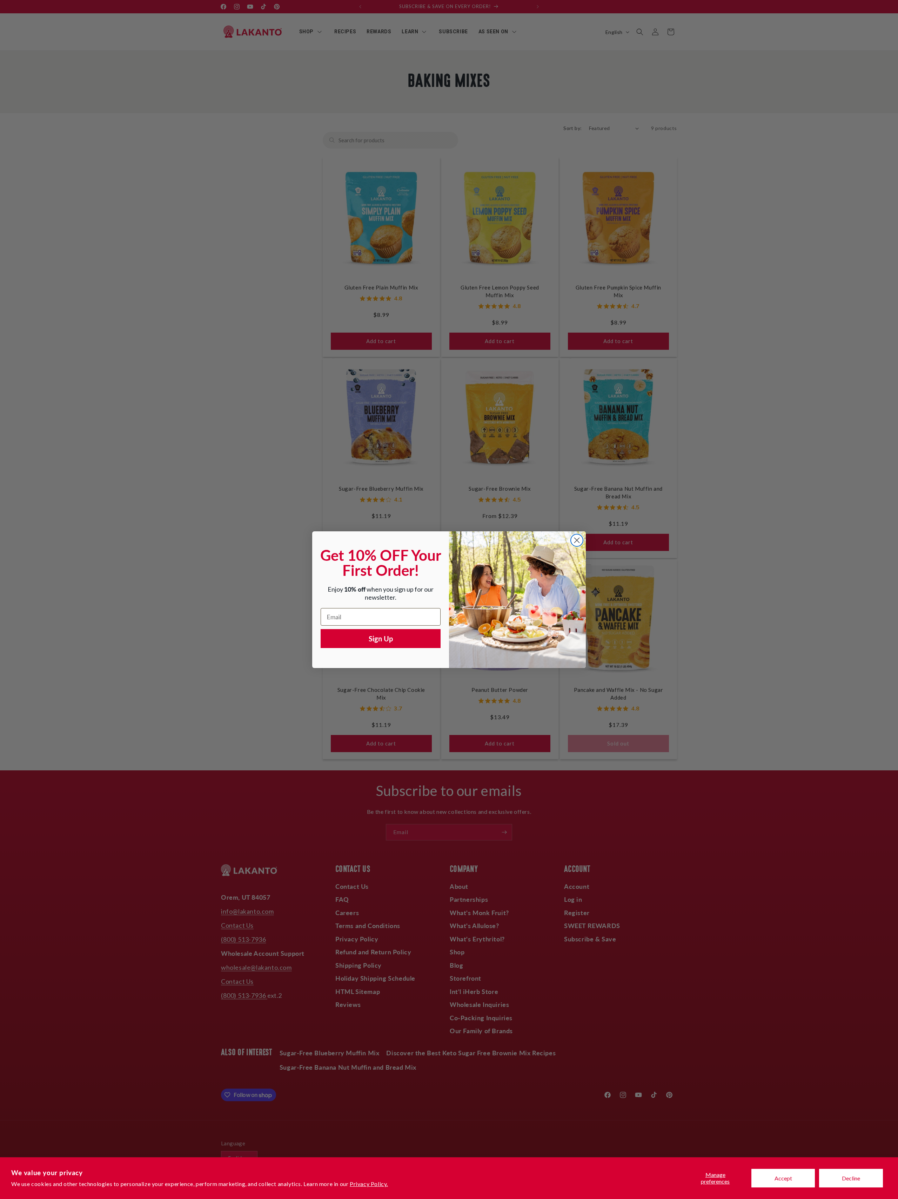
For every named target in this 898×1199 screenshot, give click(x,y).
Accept (783, 1178)
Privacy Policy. (369, 1183)
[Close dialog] (577, 540)
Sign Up (381, 638)
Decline (851, 1178)
